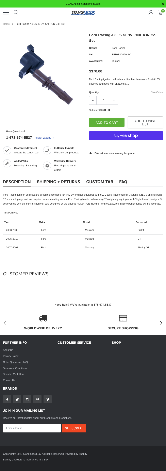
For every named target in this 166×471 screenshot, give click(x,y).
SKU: (92, 54)
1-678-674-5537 (19, 137)
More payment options (126, 145)
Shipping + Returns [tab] (58, 181)
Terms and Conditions (15, 368)
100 (96, 153)
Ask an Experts (43, 137)
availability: (96, 61)
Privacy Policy (10, 356)
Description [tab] (17, 181)
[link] (7, 399)
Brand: (93, 48)
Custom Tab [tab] (99, 181)
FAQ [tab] (123, 181)
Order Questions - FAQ (15, 362)
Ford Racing (119, 48)
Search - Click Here (13, 374)
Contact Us (9, 380)
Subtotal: (94, 110)
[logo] (83, 13)
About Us (8, 349)
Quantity (94, 92)
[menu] (6, 13)
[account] (151, 12)
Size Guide (157, 92)
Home (6, 23)
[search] (16, 13)
